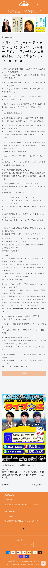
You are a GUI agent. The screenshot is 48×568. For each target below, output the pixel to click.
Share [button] (6, 485)
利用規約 (23, 564)
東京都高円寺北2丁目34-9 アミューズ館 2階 (21, 521)
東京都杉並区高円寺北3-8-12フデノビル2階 (21, 504)
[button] (4, 4)
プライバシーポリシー (12, 564)
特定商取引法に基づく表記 (36, 564)
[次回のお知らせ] (43, 11)
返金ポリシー (38, 561)
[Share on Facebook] (10, 61)
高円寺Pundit (15, 561)
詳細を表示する (38, 485)
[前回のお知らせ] (4, 11)
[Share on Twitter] (4, 61)
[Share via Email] (21, 61)
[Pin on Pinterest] (16, 61)
